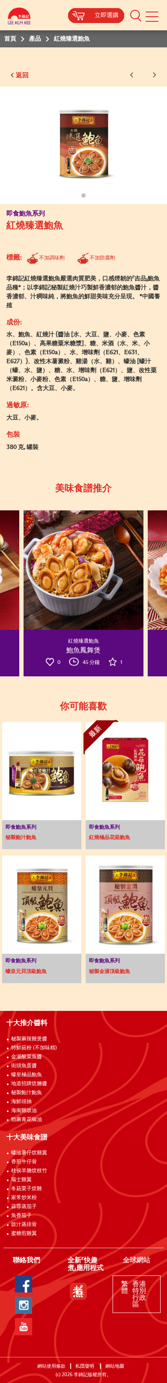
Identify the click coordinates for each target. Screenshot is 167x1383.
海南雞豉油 (24, 1110)
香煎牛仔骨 (24, 1162)
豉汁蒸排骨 (24, 1224)
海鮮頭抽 (21, 1101)
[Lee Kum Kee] (19, 18)
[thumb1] (83, 570)
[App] (78, 1291)
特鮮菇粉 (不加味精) (34, 1048)
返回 (22, 75)
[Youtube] (23, 1326)
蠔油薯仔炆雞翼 (29, 1153)
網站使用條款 (51, 1366)
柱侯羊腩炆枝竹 (29, 1170)
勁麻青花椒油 (26, 1119)
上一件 (133, 75)
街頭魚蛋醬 (24, 1066)
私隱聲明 (85, 1366)
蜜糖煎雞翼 (24, 1233)
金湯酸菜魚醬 (26, 1057)
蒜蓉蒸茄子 (24, 1206)
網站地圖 (115, 1366)
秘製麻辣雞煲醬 (29, 1039)
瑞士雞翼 (21, 1179)
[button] (135, 15)
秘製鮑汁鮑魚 (26, 1092)
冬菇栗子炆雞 (26, 1188)
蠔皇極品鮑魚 (26, 1074)
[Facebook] (23, 1284)
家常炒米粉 (24, 1197)
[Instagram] (23, 1305)
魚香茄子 (21, 1215)
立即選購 (107, 15)
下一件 (153, 75)
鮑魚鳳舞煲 (83, 650)
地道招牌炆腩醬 (29, 1083)
